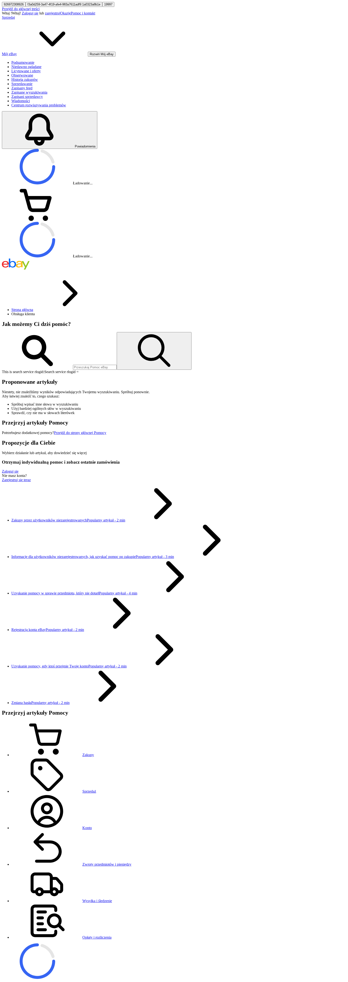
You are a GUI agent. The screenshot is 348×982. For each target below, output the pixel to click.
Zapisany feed (21, 88)
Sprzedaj (8, 17)
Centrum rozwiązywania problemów (38, 105)
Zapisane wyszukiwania (29, 92)
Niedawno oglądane (26, 67)
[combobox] (95, 367)
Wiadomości (20, 101)
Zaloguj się (30, 13)
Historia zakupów (24, 80)
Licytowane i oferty (26, 71)
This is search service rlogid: (23, 372)
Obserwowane (22, 75)
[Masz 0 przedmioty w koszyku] (37, 220)
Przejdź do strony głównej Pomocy (80, 433)
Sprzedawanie (21, 84)
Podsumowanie (22, 62)
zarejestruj (52, 13)
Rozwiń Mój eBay (102, 54)
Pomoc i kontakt (83, 13)
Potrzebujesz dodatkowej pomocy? (28, 433)
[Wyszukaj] (154, 351)
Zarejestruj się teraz (16, 480)
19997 (108, 4)
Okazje (65, 13)
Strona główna (22, 310)
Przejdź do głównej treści (21, 9)
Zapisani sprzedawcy (27, 97)
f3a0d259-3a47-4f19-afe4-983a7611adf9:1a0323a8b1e (63, 4)
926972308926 (14, 4)
